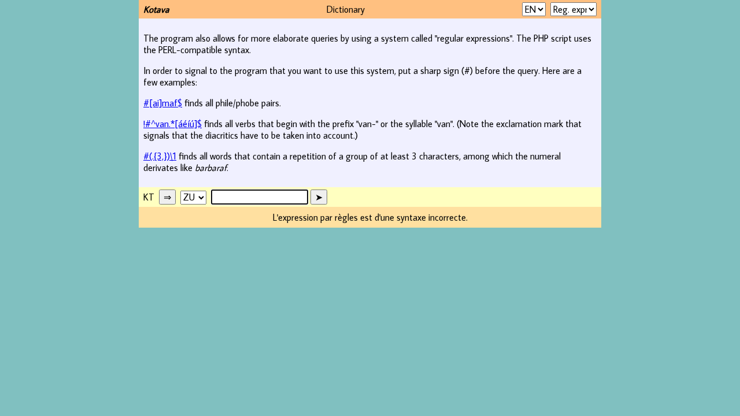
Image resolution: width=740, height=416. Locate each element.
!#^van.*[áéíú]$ (172, 123)
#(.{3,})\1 (159, 156)
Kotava (156, 9)
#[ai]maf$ (162, 103)
